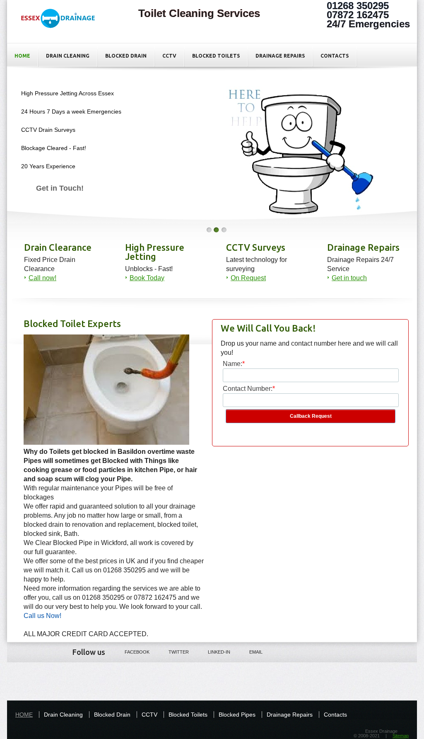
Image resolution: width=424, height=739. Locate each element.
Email (256, 651)
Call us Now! (42, 615)
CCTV (169, 55)
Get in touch (349, 277)
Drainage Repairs (280, 55)
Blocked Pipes (237, 714)
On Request (248, 277)
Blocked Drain (126, 55)
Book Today (147, 277)
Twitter (179, 651)
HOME (22, 55)
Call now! (42, 277)
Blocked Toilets (216, 55)
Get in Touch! (60, 188)
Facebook (137, 651)
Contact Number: (247, 388)
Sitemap (401, 735)
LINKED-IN (219, 651)
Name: (232, 363)
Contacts (334, 55)
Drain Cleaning (67, 55)
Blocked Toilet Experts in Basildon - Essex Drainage (62, 25)
